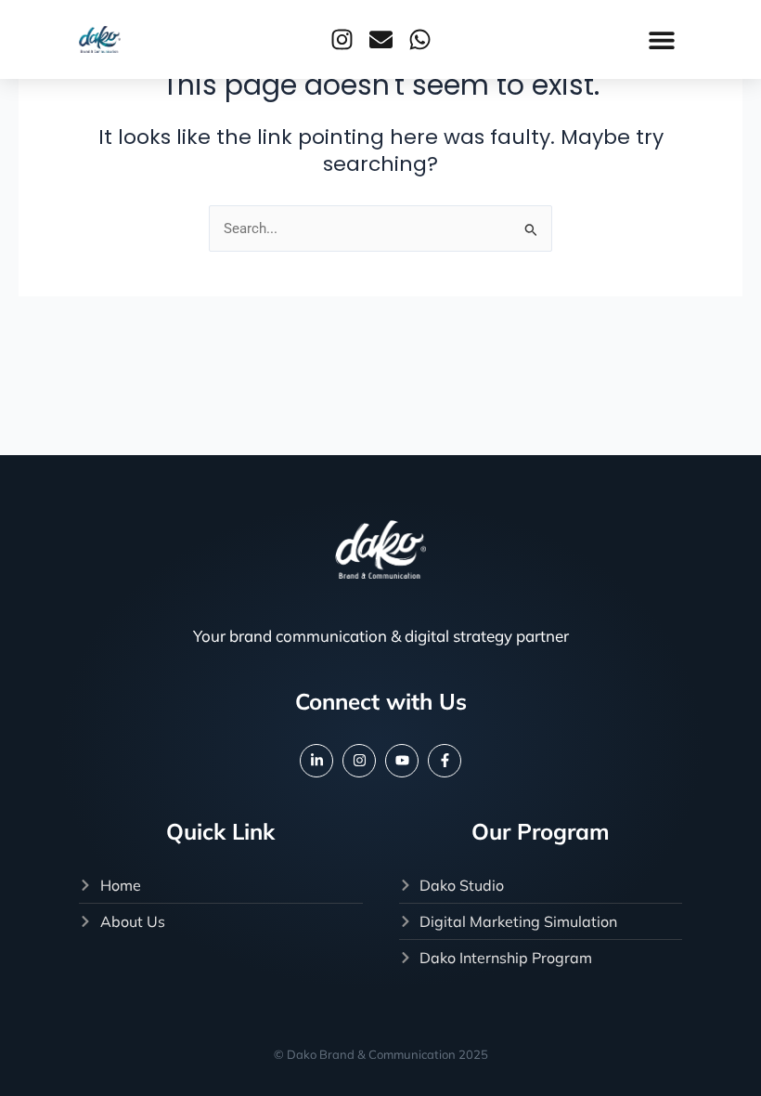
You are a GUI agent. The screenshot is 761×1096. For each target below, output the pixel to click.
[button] (661, 39)
